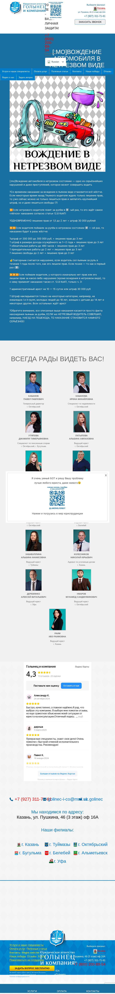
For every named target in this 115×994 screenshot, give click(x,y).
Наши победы (92, 71)
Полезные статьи (59, 71)
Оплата (62, 991)
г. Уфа (60, 861)
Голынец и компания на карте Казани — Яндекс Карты (57, 779)
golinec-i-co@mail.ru (67, 799)
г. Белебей (59, 852)
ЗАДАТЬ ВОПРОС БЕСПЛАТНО (32, 968)
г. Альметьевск (89, 852)
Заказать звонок (90, 21)
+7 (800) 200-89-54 (49, 42)
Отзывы (107, 71)
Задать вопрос (26, 77)
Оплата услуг (40, 71)
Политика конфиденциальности (19, 976)
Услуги (32, 991)
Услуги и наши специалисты (16, 71)
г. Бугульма (30, 852)
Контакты (76, 71)
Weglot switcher (31, 952)
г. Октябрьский (89, 844)
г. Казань (30, 844)
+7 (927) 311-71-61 (94, 16)
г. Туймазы (59, 844)
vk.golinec (93, 799)
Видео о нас (8, 77)
